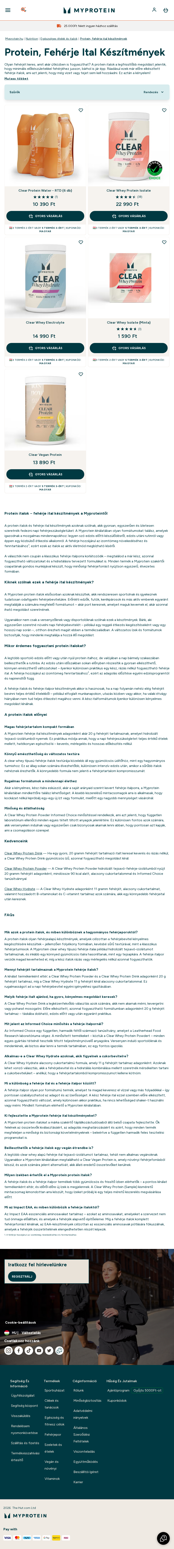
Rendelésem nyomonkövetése (24, 1429)
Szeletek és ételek (53, 1448)
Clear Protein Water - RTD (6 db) (45, 190)
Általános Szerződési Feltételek (81, 1434)
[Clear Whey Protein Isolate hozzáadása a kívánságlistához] (164, 110)
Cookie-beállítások (20, 1322)
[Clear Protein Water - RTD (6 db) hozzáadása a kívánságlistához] (81, 110)
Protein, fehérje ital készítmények (103, 38)
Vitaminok (52, 1478)
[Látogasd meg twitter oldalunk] (49, 1350)
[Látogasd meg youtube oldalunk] (39, 1350)
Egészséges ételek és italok (59, 38)
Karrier (78, 1482)
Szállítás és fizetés (25, 1443)
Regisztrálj (22, 1276)
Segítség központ (24, 1405)
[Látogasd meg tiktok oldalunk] (29, 1350)
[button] (163, 1538)
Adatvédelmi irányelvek (82, 1414)
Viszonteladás (84, 1451)
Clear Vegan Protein (45, 454)
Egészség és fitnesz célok (54, 1421)
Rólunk (78, 1390)
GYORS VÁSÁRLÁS (48, 216)
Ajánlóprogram (134, 1390)
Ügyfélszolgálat (23, 1395)
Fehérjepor (53, 1434)
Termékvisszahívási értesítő (25, 1456)
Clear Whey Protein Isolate (129, 190)
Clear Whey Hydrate (19, 889)
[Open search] (24, 10)
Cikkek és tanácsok (52, 1404)
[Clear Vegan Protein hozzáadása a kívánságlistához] (81, 374)
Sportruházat (55, 1390)
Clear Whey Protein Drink (23, 853)
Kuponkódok (116, 1400)
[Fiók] (155, 10)
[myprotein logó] (89, 10)
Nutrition (32, 38)
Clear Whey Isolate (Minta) (129, 322)
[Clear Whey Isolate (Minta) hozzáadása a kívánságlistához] (164, 242)
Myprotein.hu (14, 38)
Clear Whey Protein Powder (25, 868)
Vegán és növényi (52, 1465)
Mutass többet (16, 78)
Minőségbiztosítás (87, 1400)
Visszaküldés (20, 1416)
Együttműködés (85, 1461)
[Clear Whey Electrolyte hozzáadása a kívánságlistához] (81, 242)
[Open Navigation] (7, 10)
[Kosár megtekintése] (166, 10)
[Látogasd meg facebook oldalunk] (18, 1350)
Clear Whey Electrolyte (45, 322)
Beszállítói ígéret (85, 1472)
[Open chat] (59, 1350)
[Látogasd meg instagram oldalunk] (8, 1350)
